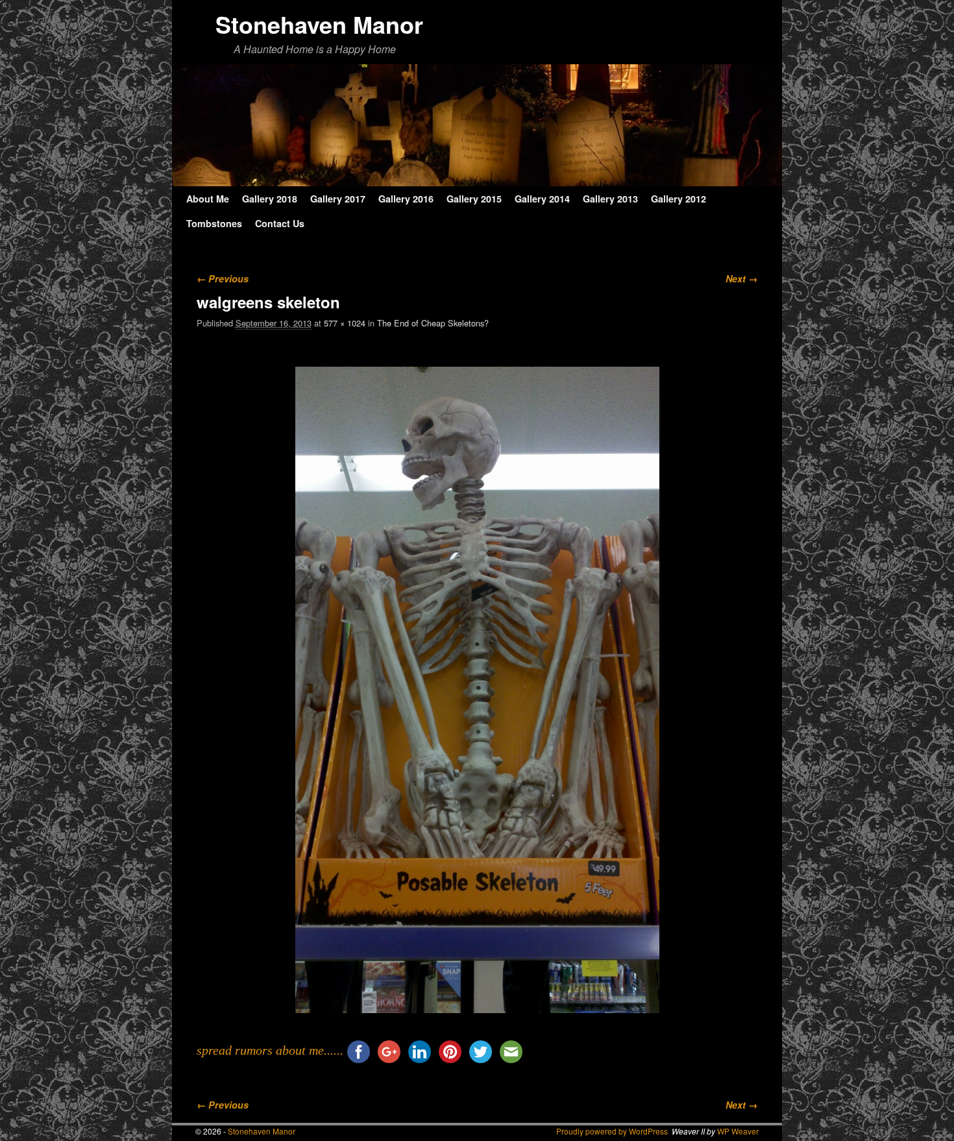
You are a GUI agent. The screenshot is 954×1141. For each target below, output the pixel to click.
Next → (741, 278)
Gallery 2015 (474, 198)
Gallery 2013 (610, 198)
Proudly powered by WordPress (612, 1130)
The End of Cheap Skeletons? (433, 323)
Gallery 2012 (678, 198)
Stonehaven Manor (319, 24)
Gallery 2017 (337, 198)
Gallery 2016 (406, 198)
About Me (207, 198)
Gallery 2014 (542, 198)
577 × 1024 (344, 323)
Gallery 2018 (269, 198)
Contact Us (279, 223)
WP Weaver (738, 1130)
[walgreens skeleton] (477, 690)
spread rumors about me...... (270, 1050)
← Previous (223, 278)
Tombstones (214, 223)
